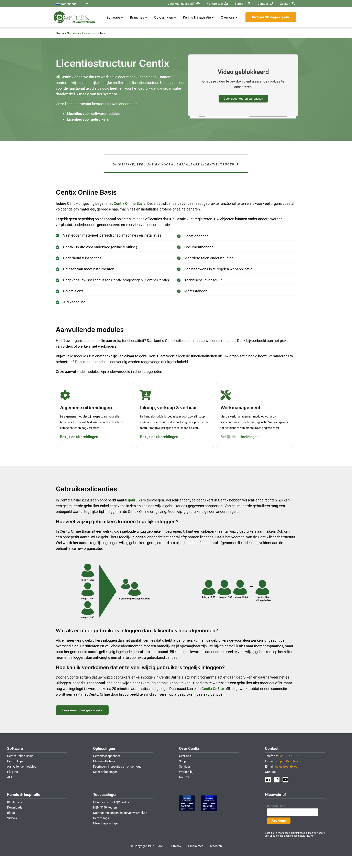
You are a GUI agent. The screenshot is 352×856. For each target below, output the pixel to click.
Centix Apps (15, 761)
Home (60, 33)
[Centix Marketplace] (198, 3)
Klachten (216, 846)
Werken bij (186, 772)
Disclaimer (195, 846)
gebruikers (137, 500)
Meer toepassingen (106, 823)
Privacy (176, 846)
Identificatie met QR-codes (111, 802)
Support (240, 3)
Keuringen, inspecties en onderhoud (117, 766)
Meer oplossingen (105, 772)
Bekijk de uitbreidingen (79, 437)
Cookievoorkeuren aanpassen (243, 98)
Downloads (14, 807)
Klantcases (14, 802)
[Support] (249, 3)
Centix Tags (101, 818)
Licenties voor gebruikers (88, 119)
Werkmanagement (240, 407)
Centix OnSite (212, 688)
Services (185, 766)
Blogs (11, 813)
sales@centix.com (287, 766)
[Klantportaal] (226, 3)
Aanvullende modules (21, 766)
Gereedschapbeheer (106, 756)
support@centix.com (289, 761)
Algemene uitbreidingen (86, 407)
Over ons (185, 756)
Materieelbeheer (104, 761)
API (9, 777)
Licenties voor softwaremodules (93, 113)
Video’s (12, 818)
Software (73, 33)
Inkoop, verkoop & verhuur (168, 407)
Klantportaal (215, 3)
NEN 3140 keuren (105, 807)
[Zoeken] (293, 3)
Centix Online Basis (129, 203)
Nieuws (184, 777)
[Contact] (271, 3)
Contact (262, 3)
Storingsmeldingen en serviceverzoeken (120, 813)
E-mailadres (276, 806)
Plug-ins (12, 772)
